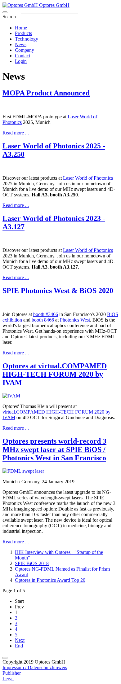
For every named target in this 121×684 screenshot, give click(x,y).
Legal (8, 678)
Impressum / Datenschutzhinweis (34, 667)
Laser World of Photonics (88, 178)
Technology (26, 39)
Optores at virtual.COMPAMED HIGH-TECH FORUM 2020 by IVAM (54, 374)
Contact (22, 55)
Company (24, 50)
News (20, 44)
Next (20, 640)
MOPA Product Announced (46, 93)
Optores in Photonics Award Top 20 (50, 580)
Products (23, 33)
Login (21, 61)
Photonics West (75, 319)
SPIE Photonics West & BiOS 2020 (57, 291)
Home (21, 27)
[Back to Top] (4, 658)
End (19, 645)
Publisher (11, 673)
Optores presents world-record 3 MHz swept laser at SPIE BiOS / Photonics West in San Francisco (54, 449)
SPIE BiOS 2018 (32, 563)
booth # (45, 314)
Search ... (11, 16)
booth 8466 (43, 319)
